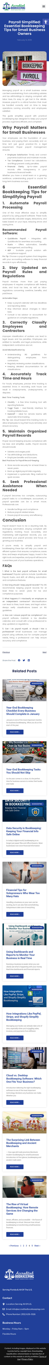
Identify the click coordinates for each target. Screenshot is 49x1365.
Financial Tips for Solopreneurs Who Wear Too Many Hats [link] (23, 893)
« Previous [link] (14, 1245)
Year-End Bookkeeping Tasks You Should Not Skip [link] (23, 771)
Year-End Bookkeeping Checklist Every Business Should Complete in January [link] (22, 710)
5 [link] (32, 1245)
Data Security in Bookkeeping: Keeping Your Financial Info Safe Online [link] (23, 831)
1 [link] (20, 1245)
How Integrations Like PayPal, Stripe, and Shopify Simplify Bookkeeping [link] (23, 1016)
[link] (45, 22)
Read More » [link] (15, 732)
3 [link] (26, 1245)
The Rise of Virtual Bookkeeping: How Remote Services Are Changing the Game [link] (22, 1209)
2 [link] (23, 1245)
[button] (44, 6)
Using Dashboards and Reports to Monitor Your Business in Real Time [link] (20, 955)
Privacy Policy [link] (27, 1359)
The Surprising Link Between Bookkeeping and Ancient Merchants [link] (23, 1143)
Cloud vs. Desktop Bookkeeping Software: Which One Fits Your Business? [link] (24, 1078)
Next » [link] (37, 1245)
